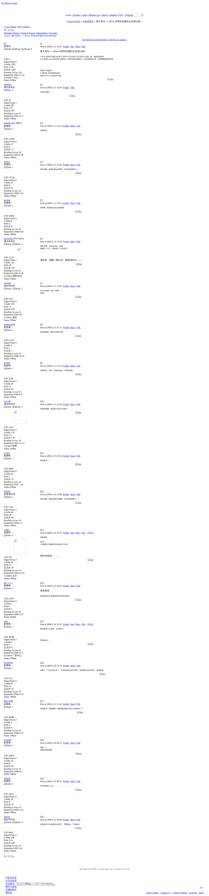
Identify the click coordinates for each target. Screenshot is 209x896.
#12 (42, 491)
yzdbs (6, 530)
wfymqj (7, 283)
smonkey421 (9, 123)
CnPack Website (179, 893)
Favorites (53, 33)
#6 (41, 238)
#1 (41, 43)
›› (13, 30)
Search (105, 15)
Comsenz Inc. (48, 883)
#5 (41, 200)
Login (84, 15)
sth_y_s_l (8, 583)
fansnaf (7, 778)
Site (72, 46)
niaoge (7, 816)
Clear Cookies (152, 893)
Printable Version (11, 33)
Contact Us (166, 893)
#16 (42, 662)
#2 (41, 84)
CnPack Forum (73, 21)
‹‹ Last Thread (9, 27)
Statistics (113, 15)
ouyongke (8, 238)
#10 (42, 401)
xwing (7, 453)
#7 (41, 283)
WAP (201, 893)
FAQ (121, 15)
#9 (41, 363)
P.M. (83, 46)
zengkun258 (9, 324)
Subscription (41, 33)
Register (76, 15)
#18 (42, 740)
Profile (66, 46)
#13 (42, 530)
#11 (42, 453)
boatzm (7, 491)
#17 (42, 701)
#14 (42, 583)
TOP (201, 887)
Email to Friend (28, 33)
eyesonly (8, 740)
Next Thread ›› (24, 27)
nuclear (7, 200)
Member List (94, 15)
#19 (42, 778)
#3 (41, 123)
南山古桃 (8, 701)
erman (6, 161)
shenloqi (7, 84)
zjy (5, 43)
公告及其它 (88, 21)
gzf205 (7, 363)
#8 (41, 324)
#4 (41, 161)
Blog (77, 46)
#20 (42, 816)
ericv (6, 621)
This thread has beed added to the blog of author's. (104, 40)
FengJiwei (8, 662)
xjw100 (7, 401)
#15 (42, 621)
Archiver (193, 893)
